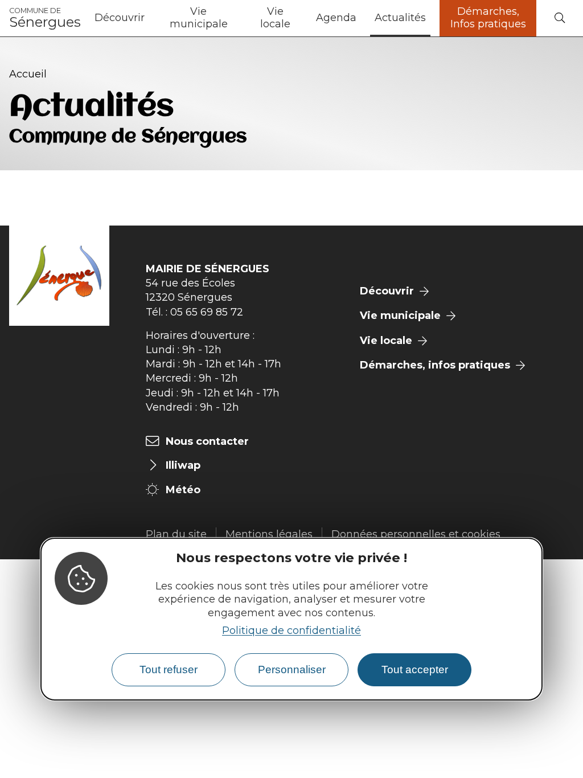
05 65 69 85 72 (206, 312)
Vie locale (275, 17)
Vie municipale (199, 17)
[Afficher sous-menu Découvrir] (149, 18)
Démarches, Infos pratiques (488, 17)
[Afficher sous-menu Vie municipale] (238, 18)
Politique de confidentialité (291, 630)
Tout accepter (414, 669)
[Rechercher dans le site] (559, 18)
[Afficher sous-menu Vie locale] (302, 18)
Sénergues (45, 18)
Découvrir (120, 17)
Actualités (400, 17)
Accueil (28, 74)
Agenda (336, 17)
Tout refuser (168, 669)
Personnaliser (292, 669)
